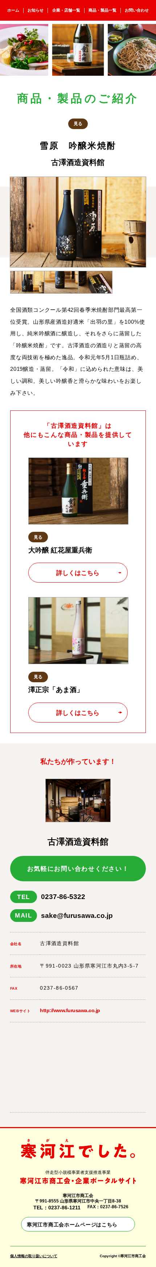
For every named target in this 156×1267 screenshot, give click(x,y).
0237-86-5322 (51, 896)
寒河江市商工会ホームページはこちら (72, 1224)
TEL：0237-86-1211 (57, 1207)
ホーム (13, 10)
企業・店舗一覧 (66, 10)
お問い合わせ (137, 10)
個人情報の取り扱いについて (33, 1256)
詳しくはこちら (77, 572)
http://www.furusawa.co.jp (70, 1010)
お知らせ (36, 10)
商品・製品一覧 (102, 10)
